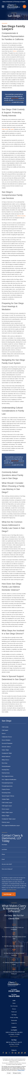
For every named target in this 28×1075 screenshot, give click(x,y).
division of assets (21, 215)
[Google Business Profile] (6, 1052)
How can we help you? (7, 869)
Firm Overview (14, 1006)
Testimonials (14, 1020)
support (12, 129)
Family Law (14, 1011)
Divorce (14, 1009)
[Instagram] (12, 1052)
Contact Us (14, 1023)
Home (14, 1003)
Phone (3, 854)
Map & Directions (14, 1036)
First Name (4, 844)
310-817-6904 (14, 991)
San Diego (14, 1014)
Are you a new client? (7, 864)
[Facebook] (3, 1052)
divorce (15, 51)
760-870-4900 (14, 996)
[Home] (13, 6)
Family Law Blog (14, 1017)
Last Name (4, 849)
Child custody (5, 129)
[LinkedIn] (15, 1052)
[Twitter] (9, 1052)
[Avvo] (18, 1052)
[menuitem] (14, 727)
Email (3, 859)
